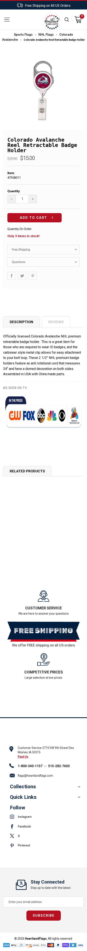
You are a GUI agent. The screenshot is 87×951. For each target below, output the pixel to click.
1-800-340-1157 (30, 766)
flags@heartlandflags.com (35, 775)
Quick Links (23, 797)
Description (21, 322)
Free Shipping (21, 249)
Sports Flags (23, 34)
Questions (18, 262)
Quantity (13, 191)
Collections (23, 787)
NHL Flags (46, 34)
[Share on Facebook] (11, 276)
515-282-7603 (59, 766)
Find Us (23, 756)
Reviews (56, 322)
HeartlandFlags (36, 938)
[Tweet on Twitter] (22, 276)
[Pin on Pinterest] (33, 276)
